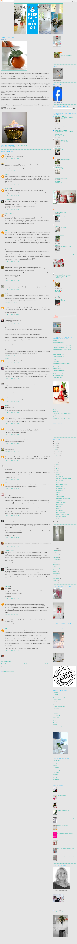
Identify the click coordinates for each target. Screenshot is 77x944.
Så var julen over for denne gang (62, 514)
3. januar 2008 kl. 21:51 (12, 583)
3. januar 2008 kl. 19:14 (12, 488)
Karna (6, 382)
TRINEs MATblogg (59, 274)
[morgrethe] (7, 162)
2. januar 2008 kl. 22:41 (12, 170)
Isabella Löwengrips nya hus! (66, 246)
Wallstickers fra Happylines (58, 726)
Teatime (58, 840)
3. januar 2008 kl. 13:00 (12, 434)
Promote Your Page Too (57, 102)
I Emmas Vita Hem (59, 210)
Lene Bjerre (55, 774)
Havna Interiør (56, 767)
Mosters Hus (55, 776)
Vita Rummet (56, 779)
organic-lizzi (7, 199)
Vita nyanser (57, 215)
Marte (6, 519)
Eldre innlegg (48, 663)
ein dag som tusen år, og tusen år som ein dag (67, 118)
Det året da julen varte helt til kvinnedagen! (66, 818)
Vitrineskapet (58, 508)
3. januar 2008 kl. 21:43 (12, 564)
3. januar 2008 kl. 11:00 (12, 412)
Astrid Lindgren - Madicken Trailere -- (63, 498)
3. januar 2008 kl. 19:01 (12, 460)
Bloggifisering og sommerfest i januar (63, 478)
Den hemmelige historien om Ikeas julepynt (62, 349)
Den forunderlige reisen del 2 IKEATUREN (62, 347)
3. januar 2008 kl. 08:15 (12, 346)
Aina (6, 265)
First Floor (55, 765)
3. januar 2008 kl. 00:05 (12, 314)
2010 (56, 445)
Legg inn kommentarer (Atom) (13, 666)
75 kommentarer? (59, 504)
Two (5, 293)
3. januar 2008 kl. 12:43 (12, 423)
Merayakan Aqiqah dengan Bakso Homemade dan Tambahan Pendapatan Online (64, 211)
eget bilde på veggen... (65, 149)
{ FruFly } (57, 177)
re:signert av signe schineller (61, 130)
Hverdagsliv (11, 146)
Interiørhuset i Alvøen (57, 770)
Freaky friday (58, 494)
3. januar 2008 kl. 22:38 (12, 625)
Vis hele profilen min (66, 55)
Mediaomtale (56, 573)
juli (57, 462)
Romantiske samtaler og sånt (59, 370)
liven (6, 437)
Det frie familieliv (59, 486)
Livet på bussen (59, 500)
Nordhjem (55, 720)
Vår (54, 576)
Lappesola (7, 653)
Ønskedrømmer (56, 569)
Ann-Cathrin (7, 541)
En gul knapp (56, 704)
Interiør (54, 548)
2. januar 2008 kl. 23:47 (12, 302)
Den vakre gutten (56, 351)
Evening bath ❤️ (58, 291)
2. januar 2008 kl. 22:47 (12, 195)
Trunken (55, 722)
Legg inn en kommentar (6, 661)
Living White (57, 181)
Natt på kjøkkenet (59, 490)
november (58, 453)
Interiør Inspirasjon (57, 568)
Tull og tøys (55, 582)
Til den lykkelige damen (58, 375)
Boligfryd (55, 696)
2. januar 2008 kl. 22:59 (12, 209)
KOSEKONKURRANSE (62, 803)
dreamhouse (57, 245)
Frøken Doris (56, 708)
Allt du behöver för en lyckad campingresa (63, 127)
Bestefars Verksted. (8, 602)
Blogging (55, 571)
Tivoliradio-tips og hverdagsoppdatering (65, 856)
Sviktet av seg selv (59, 476)
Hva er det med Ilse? (57, 358)
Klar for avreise (56, 411)
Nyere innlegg (4, 663)
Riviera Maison (56, 777)
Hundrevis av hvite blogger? (61, 484)
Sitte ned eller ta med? (57, 372)
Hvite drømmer (56, 578)
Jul (53, 552)
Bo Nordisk (55, 694)
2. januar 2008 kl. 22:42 (12, 184)
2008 (56, 449)
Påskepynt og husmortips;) (62, 825)
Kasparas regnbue (58, 167)
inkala (6, 454)
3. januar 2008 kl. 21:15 (12, 546)
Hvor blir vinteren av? (60, 512)
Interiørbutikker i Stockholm (59, 415)
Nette (6, 405)
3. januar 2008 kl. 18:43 (12, 451)
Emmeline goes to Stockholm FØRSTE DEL (62, 413)
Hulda (6, 284)
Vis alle (74, 185)
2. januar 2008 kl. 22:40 (12, 158)
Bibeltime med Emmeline (58, 342)
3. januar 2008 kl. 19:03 (12, 479)
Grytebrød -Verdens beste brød (63, 810)
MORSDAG (63, 300)
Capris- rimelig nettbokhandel (59, 697)
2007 (56, 521)
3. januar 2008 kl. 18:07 (12, 443)
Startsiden (26, 663)
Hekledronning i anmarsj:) (61, 502)
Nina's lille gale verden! (60, 158)
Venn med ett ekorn (58, 182)
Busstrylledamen (56, 344)
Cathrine (6, 174)
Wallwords (55, 727)
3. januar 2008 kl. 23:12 (12, 650)
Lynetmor (7, 617)
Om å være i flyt (56, 366)
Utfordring (55, 555)
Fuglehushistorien (59, 510)
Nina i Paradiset (8, 318)
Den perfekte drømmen (60, 488)
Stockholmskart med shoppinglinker (60, 409)
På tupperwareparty (57, 368)
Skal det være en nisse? (58, 373)
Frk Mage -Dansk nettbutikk (59, 706)
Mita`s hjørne (7, 586)
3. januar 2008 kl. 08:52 (12, 378)
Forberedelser (56, 559)
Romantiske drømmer (60, 496)
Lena (6, 416)
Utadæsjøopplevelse (57, 377)
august (57, 460)
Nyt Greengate (63, 227)
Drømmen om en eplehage (60, 125)
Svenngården (57, 139)
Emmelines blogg (38, 7)
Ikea (54, 575)
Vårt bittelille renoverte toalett (66, 168)
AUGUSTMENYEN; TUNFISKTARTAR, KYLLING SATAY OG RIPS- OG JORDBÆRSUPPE (63, 276)
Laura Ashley (56, 772)
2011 (56, 443)
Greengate (55, 561)
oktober (57, 455)
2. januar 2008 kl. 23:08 (12, 227)
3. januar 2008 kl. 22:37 (12, 614)
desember (58, 451)
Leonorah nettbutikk (57, 715)
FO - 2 (6, 397)
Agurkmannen (56, 340)
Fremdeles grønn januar (65, 159)
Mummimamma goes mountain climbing (61, 363)
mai (57, 466)
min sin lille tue (8, 188)
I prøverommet (56, 361)
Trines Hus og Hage (9, 550)
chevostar (7, 305)
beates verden (58, 148)
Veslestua (55, 724)
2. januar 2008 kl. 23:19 (12, 280)
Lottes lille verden (58, 299)
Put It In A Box (58, 295)
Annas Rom (55, 692)
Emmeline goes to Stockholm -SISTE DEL (61, 418)
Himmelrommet (56, 712)
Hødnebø (55, 769)
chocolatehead (8, 447)
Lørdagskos (58, 492)
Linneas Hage (56, 717)
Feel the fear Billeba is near (58, 354)
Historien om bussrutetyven (58, 356)
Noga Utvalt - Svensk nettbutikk (59, 719)
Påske (54, 566)
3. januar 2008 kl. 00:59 (12, 323)
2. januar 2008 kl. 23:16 (12, 261)
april (57, 468)
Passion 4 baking (58, 134)
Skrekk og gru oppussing (61, 516)
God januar (4, 39)
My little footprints (8, 213)
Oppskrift (55, 580)
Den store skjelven (59, 480)
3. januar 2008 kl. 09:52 (12, 394)
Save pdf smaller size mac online (61, 178)
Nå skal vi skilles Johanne (58, 365)
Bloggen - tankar (64, 216)
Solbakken (55, 562)
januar (57, 474)
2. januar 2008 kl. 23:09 (12, 246)
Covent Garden (56, 763)
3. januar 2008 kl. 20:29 (12, 537)
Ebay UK (55, 701)
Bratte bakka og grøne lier (60, 116)
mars (57, 470)
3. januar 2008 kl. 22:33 (12, 598)
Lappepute (58, 482)
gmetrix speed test (58, 296)
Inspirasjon (55, 557)
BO (5, 492)
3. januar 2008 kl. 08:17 (12, 355)
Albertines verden (56, 760)
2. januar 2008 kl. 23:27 (12, 289)
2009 (56, 447)
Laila (6, 366)
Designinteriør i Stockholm (58, 416)
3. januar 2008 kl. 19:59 (12, 515)
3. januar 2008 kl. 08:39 (12, 362)
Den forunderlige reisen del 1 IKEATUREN (62, 345)
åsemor (6, 154)
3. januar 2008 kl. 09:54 (12, 401)
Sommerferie (55, 564)
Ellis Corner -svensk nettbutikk (59, 703)
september (58, 458)
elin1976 (6, 230)
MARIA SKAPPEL (59, 290)
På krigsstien (58, 506)
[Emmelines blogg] (57, 100)
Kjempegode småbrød (65, 282)
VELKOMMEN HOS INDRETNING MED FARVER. (64, 225)
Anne (6, 463)
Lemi (6, 567)
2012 (56, 441)
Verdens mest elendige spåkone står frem (65, 848)
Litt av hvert (55, 550)
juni (57, 464)
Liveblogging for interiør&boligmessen (65, 833)
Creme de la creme (57, 699)
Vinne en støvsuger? (61, 787)
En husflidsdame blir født (58, 352)
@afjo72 (6, 358)
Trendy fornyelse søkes (61, 795)
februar (57, 472)
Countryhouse (56, 762)
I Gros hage (55, 713)
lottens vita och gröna (59, 235)
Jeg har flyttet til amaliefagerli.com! (64, 141)
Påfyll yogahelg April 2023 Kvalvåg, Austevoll (64, 131)
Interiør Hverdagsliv (57, 554)
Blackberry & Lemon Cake (60, 135)
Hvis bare (55, 359)
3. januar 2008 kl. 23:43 (12, 658)
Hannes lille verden (59, 281)
